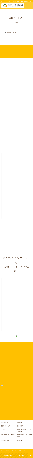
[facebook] (14, 445)
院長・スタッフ (6, 426)
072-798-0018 (17, 399)
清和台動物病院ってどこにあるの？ (24, 430)
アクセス (4, 429)
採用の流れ (19, 440)
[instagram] (19, 445)
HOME (2, 32)
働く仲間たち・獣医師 (7, 435)
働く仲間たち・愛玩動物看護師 (24, 436)
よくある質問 (5, 440)
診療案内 (19, 422)
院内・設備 (19, 426)
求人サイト (4, 422)
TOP (30, 455)
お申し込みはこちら (16, 413)
